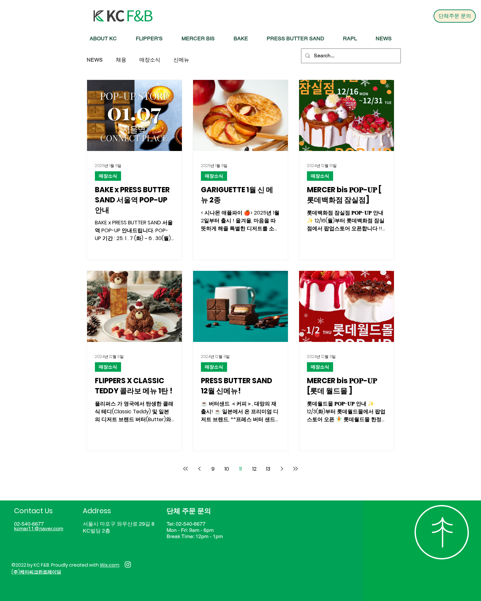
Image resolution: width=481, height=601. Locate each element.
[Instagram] (128, 564)
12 (254, 469)
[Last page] (295, 469)
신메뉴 (181, 60)
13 (268, 469)
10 (226, 469)
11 (240, 469)
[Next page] (282, 469)
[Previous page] (199, 469)
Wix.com (109, 565)
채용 (121, 60)
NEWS (95, 60)
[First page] (185, 469)
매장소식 (149, 60)
